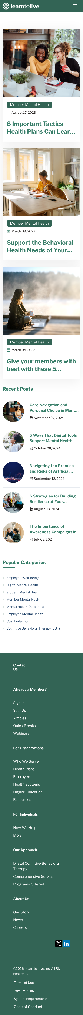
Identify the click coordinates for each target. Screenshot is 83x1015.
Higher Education (28, 792)
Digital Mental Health (22, 585)
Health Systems (26, 784)
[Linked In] (66, 943)
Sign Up (19, 710)
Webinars (21, 733)
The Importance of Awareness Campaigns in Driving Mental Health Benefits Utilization (53, 529)
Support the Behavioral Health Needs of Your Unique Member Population (40, 246)
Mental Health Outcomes (25, 607)
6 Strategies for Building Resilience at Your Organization (53, 499)
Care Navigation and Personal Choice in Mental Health (54, 408)
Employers (22, 777)
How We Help (24, 828)
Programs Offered (28, 884)
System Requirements (31, 999)
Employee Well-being (22, 578)
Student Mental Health (23, 592)
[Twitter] (58, 943)
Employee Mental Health (24, 614)
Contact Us (20, 667)
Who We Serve (26, 761)
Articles (19, 718)
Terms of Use (24, 983)
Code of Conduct (28, 1007)
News (18, 920)
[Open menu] (75, 6)
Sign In (19, 703)
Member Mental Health (29, 105)
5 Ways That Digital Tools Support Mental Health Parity (53, 438)
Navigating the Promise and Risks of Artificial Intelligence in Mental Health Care (52, 468)
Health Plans (24, 769)
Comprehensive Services (34, 876)
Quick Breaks (24, 726)
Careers (20, 927)
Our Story (21, 912)
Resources (22, 800)
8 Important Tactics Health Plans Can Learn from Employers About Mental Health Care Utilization (40, 127)
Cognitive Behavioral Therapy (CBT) (33, 628)
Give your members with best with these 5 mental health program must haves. (41, 365)
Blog (17, 835)
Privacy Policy (24, 991)
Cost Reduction (18, 621)
